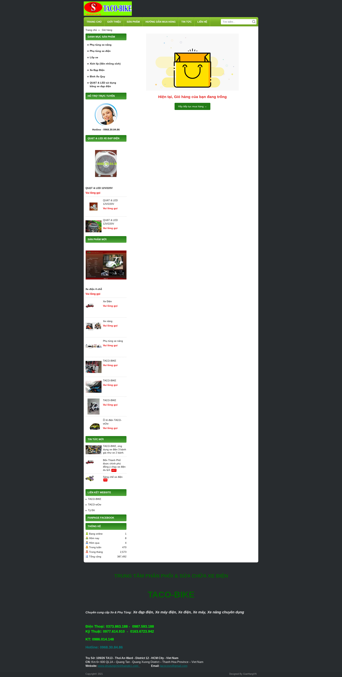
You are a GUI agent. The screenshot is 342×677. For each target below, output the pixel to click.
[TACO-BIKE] (94, 367)
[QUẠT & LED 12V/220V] (106, 163)
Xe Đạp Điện (97, 70)
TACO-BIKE (109, 360)
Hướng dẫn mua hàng (161, 21)
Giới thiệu (114, 21)
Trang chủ (94, 21)
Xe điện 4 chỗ (94, 289)
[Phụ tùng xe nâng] (94, 347)
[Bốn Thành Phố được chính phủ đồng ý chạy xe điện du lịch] (94, 464)
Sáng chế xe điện (113, 476)
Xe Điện (107, 301)
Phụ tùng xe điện (100, 51)
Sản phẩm (133, 21)
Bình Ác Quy (97, 76)
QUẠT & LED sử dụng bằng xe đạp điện (103, 84)
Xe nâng (107, 321)
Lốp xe (94, 57)
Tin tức (186, 21)
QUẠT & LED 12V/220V (99, 188)
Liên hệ (202, 21)
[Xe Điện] (94, 308)
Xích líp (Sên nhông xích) (105, 63)
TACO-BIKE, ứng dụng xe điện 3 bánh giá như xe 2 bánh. (114, 449)
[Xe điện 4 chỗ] (106, 264)
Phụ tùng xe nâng (101, 44)
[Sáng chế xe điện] (94, 480)
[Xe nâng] (94, 327)
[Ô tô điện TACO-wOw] (94, 426)
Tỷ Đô (91, 510)
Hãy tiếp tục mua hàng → (192, 106)
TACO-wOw (94, 504)
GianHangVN (249, 674)
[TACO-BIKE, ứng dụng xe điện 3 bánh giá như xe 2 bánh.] (94, 449)
